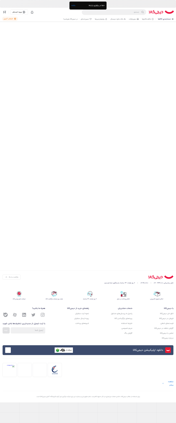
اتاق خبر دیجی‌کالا (166, 313)
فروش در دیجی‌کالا (166, 318)
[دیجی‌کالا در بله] (5, 314)
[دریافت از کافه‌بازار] (64, 350)
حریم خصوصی (126, 328)
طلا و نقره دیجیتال (116, 19)
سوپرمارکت (132, 19)
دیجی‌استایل (85, 19)
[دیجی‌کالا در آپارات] (14, 314)
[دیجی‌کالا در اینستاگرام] (42, 314)
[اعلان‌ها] (32, 12)
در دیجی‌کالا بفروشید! (70, 19)
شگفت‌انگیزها (146, 19)
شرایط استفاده (126, 323)
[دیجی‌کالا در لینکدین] (24, 314)
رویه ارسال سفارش (81, 318)
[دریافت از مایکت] (43, 350)
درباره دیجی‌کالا (167, 338)
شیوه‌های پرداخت (82, 323)
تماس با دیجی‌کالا (166, 333)
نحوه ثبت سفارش (82, 313)
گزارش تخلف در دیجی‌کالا (163, 328)
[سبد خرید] (4, 12)
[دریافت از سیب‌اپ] (23, 350)
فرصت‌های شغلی (166, 323)
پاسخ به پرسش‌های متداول (121, 313)
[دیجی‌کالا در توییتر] (33, 314)
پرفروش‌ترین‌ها (99, 19)
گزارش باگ (128, 333)
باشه (73, 5)
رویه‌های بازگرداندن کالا (123, 318)
